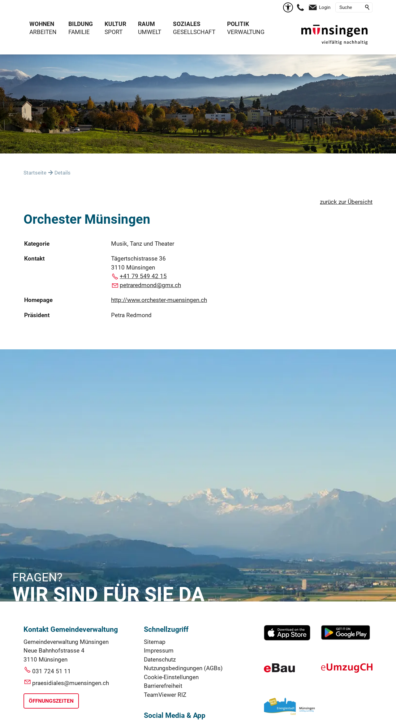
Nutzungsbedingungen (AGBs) (183, 668)
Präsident (37, 315)
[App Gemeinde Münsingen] (287, 638)
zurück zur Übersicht (346, 201)
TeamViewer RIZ (165, 694)
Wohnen (41, 24)
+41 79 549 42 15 (143, 276)
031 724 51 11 (51, 671)
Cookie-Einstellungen (171, 677)
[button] (300, 7)
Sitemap (155, 641)
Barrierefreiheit (163, 685)
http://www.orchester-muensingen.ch (159, 300)
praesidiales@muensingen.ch (70, 683)
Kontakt (34, 258)
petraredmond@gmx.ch (150, 285)
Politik (238, 24)
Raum (146, 24)
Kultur (115, 24)
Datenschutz (160, 659)
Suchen (367, 7)
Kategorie (37, 243)
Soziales (186, 24)
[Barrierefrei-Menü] (288, 7)
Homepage (38, 300)
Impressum (159, 650)
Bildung (80, 24)
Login (324, 7)
